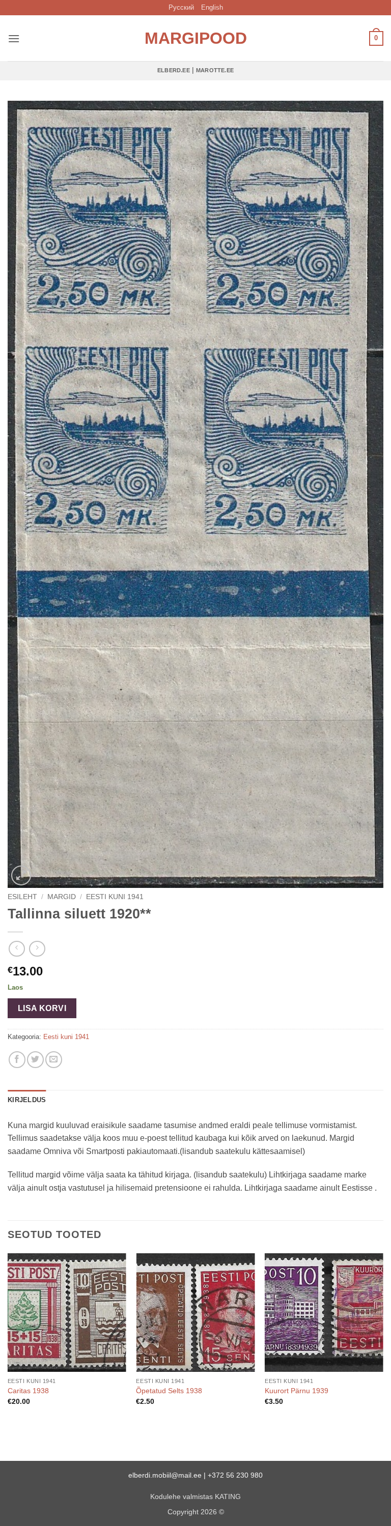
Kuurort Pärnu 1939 (296, 1391)
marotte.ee (215, 70)
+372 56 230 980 (235, 1475)
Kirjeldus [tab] (27, 1100)
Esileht (22, 897)
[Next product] (16, 949)
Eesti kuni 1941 (115, 897)
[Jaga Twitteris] (35, 1059)
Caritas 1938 (28, 1391)
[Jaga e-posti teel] (53, 1059)
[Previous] (8, 1338)
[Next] (382, 1338)
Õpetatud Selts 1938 (169, 1391)
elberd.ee (173, 70)
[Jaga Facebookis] (17, 1059)
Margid (61, 897)
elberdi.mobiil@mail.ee (165, 1475)
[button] (14, 38)
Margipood (195, 38)
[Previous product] (37, 949)
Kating (228, 1496)
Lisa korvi (42, 1008)
